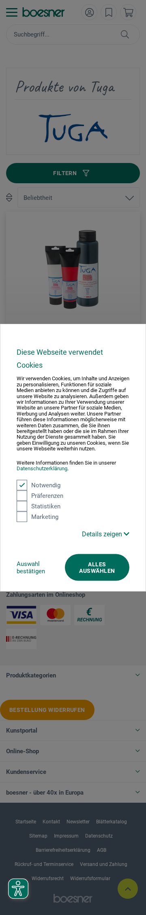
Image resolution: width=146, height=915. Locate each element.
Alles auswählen (97, 567)
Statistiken (45, 506)
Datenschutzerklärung (42, 468)
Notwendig (45, 485)
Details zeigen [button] (103, 534)
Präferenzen (47, 495)
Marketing (44, 516)
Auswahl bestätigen (31, 567)
